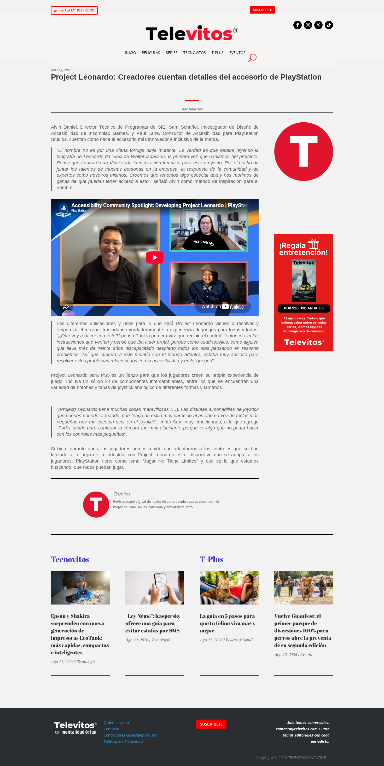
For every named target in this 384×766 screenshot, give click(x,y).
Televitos (195, 109)
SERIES (172, 52)
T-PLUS (218, 52)
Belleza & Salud (238, 640)
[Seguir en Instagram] (308, 25)
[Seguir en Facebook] (297, 25)
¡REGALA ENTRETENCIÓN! (76, 10)
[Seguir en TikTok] (329, 25)
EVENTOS (237, 52)
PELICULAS (151, 52)
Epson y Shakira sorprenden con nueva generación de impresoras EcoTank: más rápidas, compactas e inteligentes (80, 634)
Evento (306, 654)
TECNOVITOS (194, 52)
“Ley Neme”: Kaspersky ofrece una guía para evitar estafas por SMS (153, 623)
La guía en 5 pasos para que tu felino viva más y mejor (227, 623)
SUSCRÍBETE (262, 10)
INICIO (130, 52)
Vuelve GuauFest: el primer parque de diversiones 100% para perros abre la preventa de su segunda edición (302, 630)
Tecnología (86, 662)
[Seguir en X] (318, 25)
